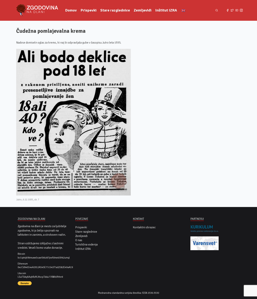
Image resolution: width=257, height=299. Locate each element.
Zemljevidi (142, 10)
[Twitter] (232, 10)
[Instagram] (241, 10)
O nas (78, 240)
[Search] (217, 10)
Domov (71, 10)
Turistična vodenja (86, 244)
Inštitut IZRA (166, 10)
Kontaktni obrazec (144, 227)
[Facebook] (227, 10)
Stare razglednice (115, 10)
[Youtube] (236, 10)
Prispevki (89, 10)
